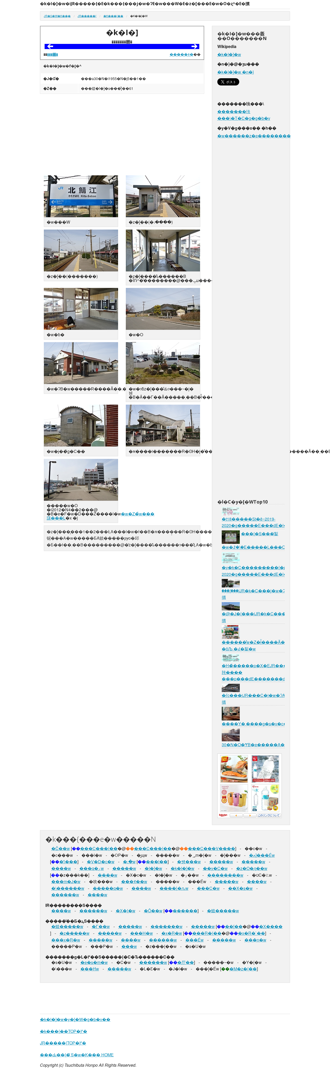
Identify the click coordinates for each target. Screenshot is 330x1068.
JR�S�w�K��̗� (57, 16)
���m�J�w (65, 881)
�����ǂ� (181, 54)
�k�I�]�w (229, 54)
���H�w (141, 933)
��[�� (234, 926)
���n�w (255, 940)
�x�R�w (171, 933)
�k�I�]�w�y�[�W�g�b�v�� (75, 1019)
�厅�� (185, 962)
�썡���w (189, 862)
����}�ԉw (174, 888)
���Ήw (89, 969)
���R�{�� (206, 933)
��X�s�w (240, 888)
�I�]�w (153, 868)
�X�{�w (125, 911)
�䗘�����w (223, 911)
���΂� (52, 54)
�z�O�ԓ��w (251, 868)
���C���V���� (211, 848)
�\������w (67, 888)
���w (129, 946)
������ (185, 911)
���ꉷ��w (134, 881)
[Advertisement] (122, 135)
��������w (225, 875)
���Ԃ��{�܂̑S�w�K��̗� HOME (77, 1055)
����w (61, 868)
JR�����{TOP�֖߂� (63, 1043)
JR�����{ (87, 16)
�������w (167, 926)
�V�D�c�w (100, 862)
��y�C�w (215, 868)
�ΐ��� (68, 862)
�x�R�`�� (251, 933)
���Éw (194, 940)
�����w (221, 862)
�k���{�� (113, 16)
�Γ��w (101, 926)
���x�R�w (65, 940)
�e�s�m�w (94, 962)
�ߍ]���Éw (262, 855)
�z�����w (74, 933)
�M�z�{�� (243, 969)
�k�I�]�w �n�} (235, 72)
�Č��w (60, 848)
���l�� (157, 862)
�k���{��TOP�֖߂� (63, 1031)
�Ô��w (153, 911)
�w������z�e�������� (254, 136)
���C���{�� (99, 848)
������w (65, 895)
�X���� (271, 926)
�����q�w (108, 888)
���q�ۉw (91, 868)
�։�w (129, 862)
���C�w (208, 888)
